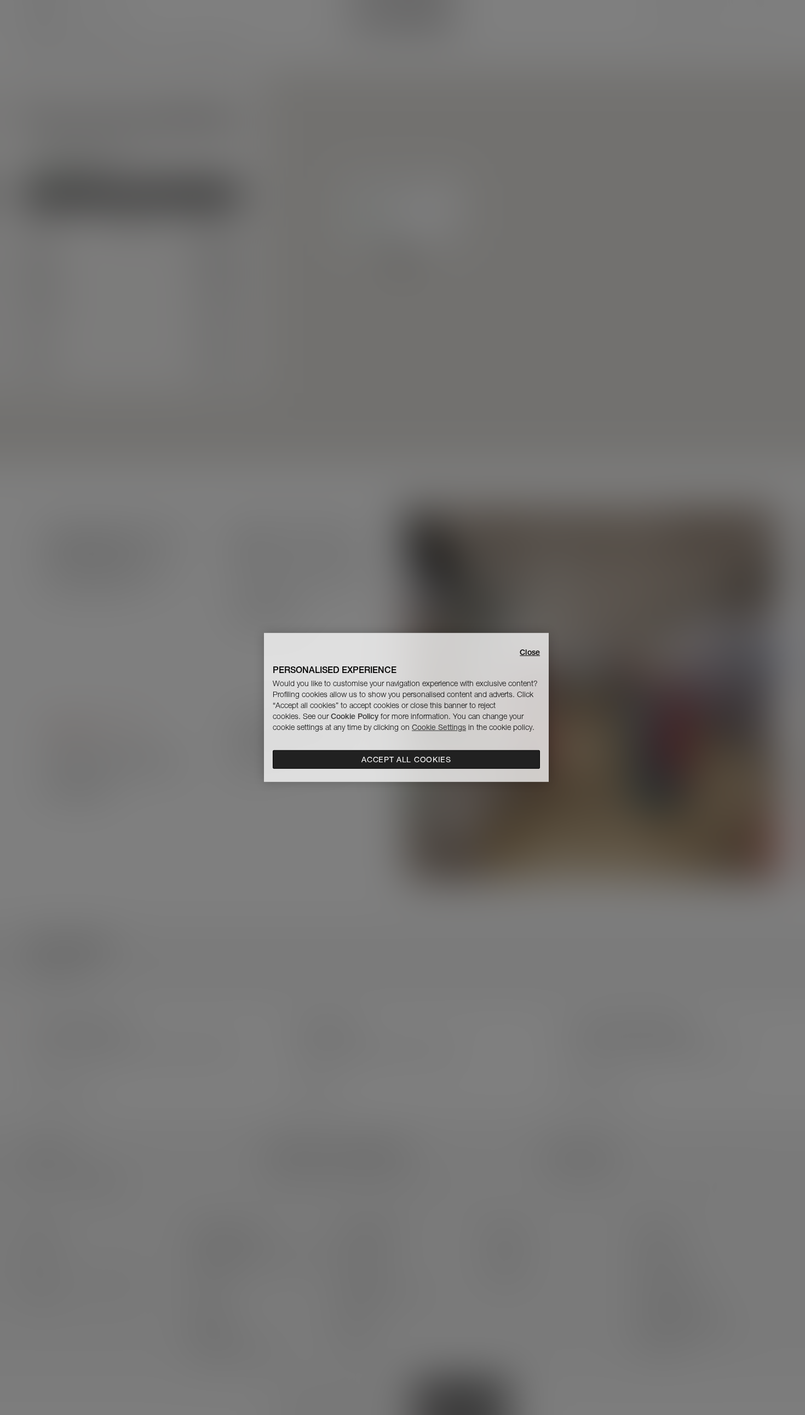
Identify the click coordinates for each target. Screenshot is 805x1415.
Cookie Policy (354, 716)
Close (530, 652)
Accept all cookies (406, 759)
